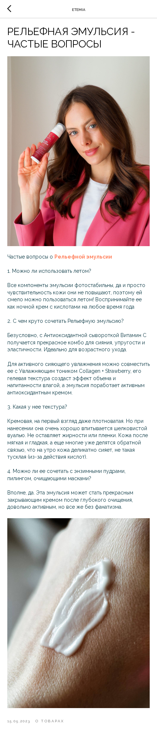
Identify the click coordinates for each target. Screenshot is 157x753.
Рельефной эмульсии (83, 257)
